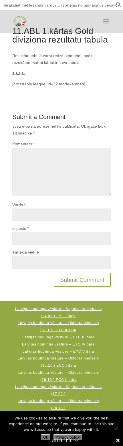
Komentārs (23, 144)
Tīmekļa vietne (25, 252)
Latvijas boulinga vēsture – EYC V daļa (58, 351)
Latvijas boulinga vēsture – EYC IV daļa (58, 344)
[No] (116, 428)
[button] (119, 5)
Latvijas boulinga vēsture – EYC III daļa (58, 337)
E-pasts (20, 228)
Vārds (18, 204)
